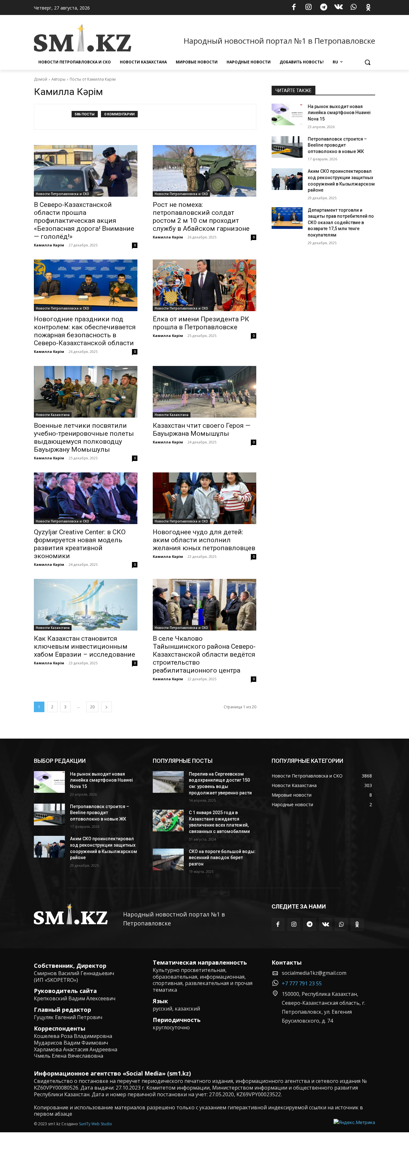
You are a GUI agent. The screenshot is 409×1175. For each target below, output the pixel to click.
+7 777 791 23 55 (302, 983)
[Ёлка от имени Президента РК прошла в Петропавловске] (204, 285)
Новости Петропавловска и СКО (62, 194)
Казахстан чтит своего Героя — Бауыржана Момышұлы (202, 429)
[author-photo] (56, 117)
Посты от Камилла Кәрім (93, 79)
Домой (40, 79)
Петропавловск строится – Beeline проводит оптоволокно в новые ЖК (337, 145)
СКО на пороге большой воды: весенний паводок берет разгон (222, 857)
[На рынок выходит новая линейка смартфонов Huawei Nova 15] (287, 114)
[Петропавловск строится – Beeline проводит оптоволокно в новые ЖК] (287, 147)
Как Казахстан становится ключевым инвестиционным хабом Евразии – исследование (84, 646)
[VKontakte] (338, 7)
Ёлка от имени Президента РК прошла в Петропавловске (201, 323)
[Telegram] (323, 7)
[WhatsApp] (353, 7)
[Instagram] (308, 7)
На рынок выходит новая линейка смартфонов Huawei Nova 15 (339, 112)
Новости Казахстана (53, 414)
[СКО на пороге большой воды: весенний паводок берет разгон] (168, 859)
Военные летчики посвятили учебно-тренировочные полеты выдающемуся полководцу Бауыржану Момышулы (84, 437)
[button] (367, 62)
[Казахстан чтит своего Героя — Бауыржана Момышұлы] (204, 392)
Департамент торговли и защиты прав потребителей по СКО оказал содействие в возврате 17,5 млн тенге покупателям (341, 222)
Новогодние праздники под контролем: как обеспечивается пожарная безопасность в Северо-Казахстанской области (85, 331)
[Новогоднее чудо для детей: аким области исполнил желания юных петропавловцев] (204, 498)
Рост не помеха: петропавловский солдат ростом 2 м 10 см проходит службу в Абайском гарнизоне (201, 216)
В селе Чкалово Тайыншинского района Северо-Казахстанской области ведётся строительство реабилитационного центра (204, 654)
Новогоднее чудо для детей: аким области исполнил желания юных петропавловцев (204, 540)
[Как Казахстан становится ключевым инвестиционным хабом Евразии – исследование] (85, 605)
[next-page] (106, 707)
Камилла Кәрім (49, 245)
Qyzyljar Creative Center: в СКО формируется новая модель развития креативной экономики (80, 544)
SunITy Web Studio (95, 1124)
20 (92, 707)
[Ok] (368, 7)
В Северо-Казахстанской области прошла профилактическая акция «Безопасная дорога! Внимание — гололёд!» (84, 220)
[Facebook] (293, 7)
